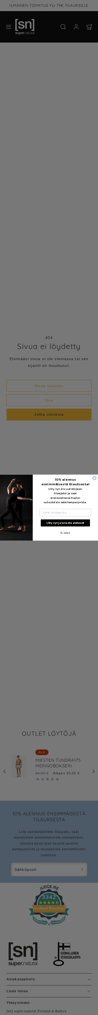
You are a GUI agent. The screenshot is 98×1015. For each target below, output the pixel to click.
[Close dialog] (94, 478)
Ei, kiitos (65, 533)
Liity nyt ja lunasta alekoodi (65, 523)
